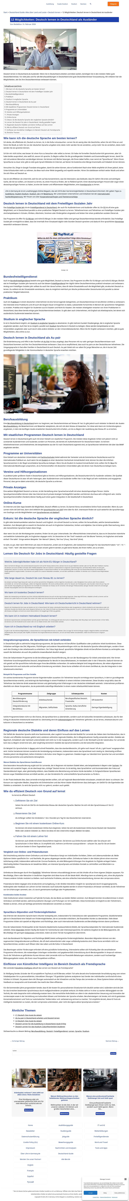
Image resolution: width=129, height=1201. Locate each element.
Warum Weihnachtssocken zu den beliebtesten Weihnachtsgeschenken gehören (64, 1098)
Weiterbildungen (101, 1131)
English (30, 1165)
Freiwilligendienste (101, 1136)
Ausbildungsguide (66, 1125)
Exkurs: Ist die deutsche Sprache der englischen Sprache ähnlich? (30, 120)
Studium (74, 4)
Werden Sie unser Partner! (30, 1159)
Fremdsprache (85, 184)
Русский (30, 1182)
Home (30, 1125)
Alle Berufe (65, 1159)
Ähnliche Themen (13, 132)
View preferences (119, 1193)
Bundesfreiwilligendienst (15, 94)
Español (30, 1176)
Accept (91, 1193)
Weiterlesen (29, 1110)
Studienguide (65, 1131)
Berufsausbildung (12, 104)
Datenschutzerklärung (105, 1197)
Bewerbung (48, 194)
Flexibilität (36, 872)
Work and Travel (101, 1142)
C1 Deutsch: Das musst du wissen (28, 1015)
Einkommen (30, 933)
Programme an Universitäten (16, 109)
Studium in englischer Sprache (17, 99)
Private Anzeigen (13, 115)
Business (83, 4)
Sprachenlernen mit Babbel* (48, 512)
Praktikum (9, 97)
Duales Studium (62, 4)
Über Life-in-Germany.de (30, 1153)
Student (45, 460)
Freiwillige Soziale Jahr (16, 207)
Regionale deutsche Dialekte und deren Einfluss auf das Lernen (30, 125)
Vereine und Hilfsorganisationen (18, 112)
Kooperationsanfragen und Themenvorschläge (59, 197)
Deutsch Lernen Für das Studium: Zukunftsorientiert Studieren (40, 1026)
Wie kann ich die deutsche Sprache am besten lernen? (25, 89)
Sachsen (115, 765)
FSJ (104, 207)
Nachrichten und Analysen (65, 1148)
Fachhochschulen (48, 457)
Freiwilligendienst (58, 283)
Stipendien (20, 930)
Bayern (33, 748)
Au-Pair (47, 341)
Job (38, 194)
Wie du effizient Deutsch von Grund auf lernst (23, 127)
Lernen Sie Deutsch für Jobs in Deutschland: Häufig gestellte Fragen (31, 122)
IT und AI (101, 1125)
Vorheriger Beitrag (17, 1041)
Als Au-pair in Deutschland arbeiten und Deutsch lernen (37, 1018)
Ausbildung (50, 4)
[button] (125, 1179)
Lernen (71, 1031)
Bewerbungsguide (66, 1142)
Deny (105, 1193)
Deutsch (49, 1031)
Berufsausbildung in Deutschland (20, 423)
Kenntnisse (119, 221)
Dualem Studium (22, 194)
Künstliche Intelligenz (23, 968)
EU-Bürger (30, 218)
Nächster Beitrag (112, 1041)
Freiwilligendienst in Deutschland (43, 207)
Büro (112, 463)
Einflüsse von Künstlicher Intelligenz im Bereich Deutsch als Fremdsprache (33, 130)
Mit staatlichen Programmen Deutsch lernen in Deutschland (27, 107)
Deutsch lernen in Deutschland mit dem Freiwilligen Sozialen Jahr (29, 91)
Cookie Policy (96, 1197)
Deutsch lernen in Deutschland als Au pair (21, 102)
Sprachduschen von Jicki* (54, 509)
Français (30, 1170)
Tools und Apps (101, 1148)
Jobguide (65, 1136)
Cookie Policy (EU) (30, 1142)
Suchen (15, 1050)
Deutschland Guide (65, 1153)
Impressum (114, 1197)
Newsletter (30, 1131)
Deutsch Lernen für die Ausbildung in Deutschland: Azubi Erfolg (40, 1024)
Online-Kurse (11, 117)
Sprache (78, 1031)
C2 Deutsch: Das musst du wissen (28, 1021)
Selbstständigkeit (65, 719)
